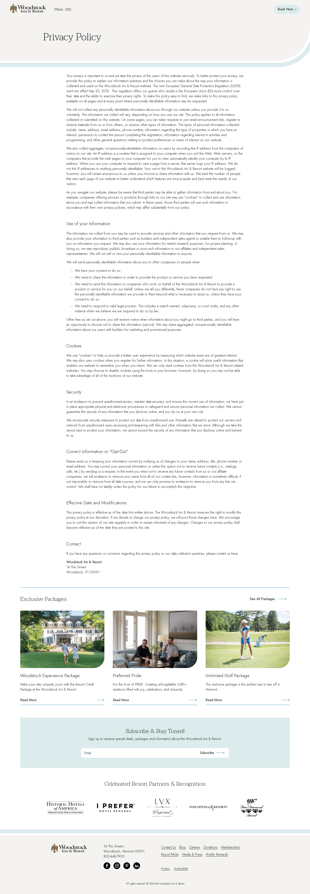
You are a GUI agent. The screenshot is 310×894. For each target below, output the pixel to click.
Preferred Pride (127, 675)
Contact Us (168, 847)
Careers (194, 847)
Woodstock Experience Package (50, 675)
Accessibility (181, 868)
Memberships (230, 847)
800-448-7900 (114, 856)
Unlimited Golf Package (227, 675)
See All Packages (262, 598)
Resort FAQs (170, 854)
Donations (211, 847)
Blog (182, 847)
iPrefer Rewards (217, 854)
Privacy (165, 868)
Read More (36, 701)
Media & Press (192, 854)
